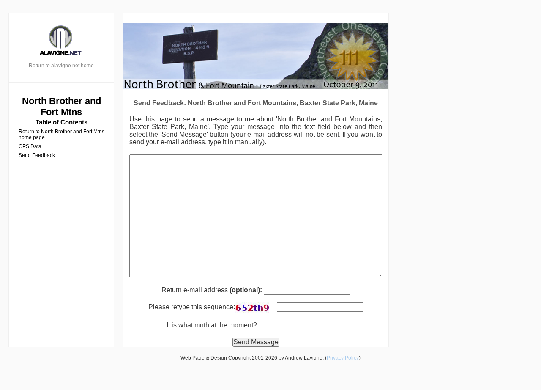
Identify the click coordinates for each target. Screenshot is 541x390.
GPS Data (30, 146)
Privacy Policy (343, 358)
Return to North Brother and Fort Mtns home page (61, 134)
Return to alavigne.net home (61, 66)
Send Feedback (37, 155)
